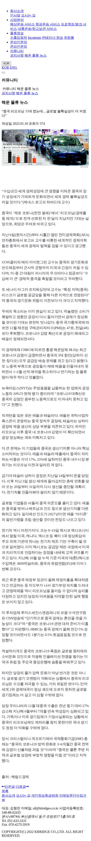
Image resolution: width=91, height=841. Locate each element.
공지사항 (17, 55)
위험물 (69, 37)
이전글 (10, 786)
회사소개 (17, 11)
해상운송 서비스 (22, 24)
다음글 (21, 786)
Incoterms (34, 37)
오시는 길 (28, 15)
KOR (6, 63)
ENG (13, 67)
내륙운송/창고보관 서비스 (37, 29)
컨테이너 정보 (52, 37)
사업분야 (17, 20)
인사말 (15, 15)
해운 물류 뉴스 (36, 55)
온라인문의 (18, 42)
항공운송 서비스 (48, 24)
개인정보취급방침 (44, 795)
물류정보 (17, 33)
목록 (5, 791)
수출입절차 (18, 37)
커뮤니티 (17, 51)
